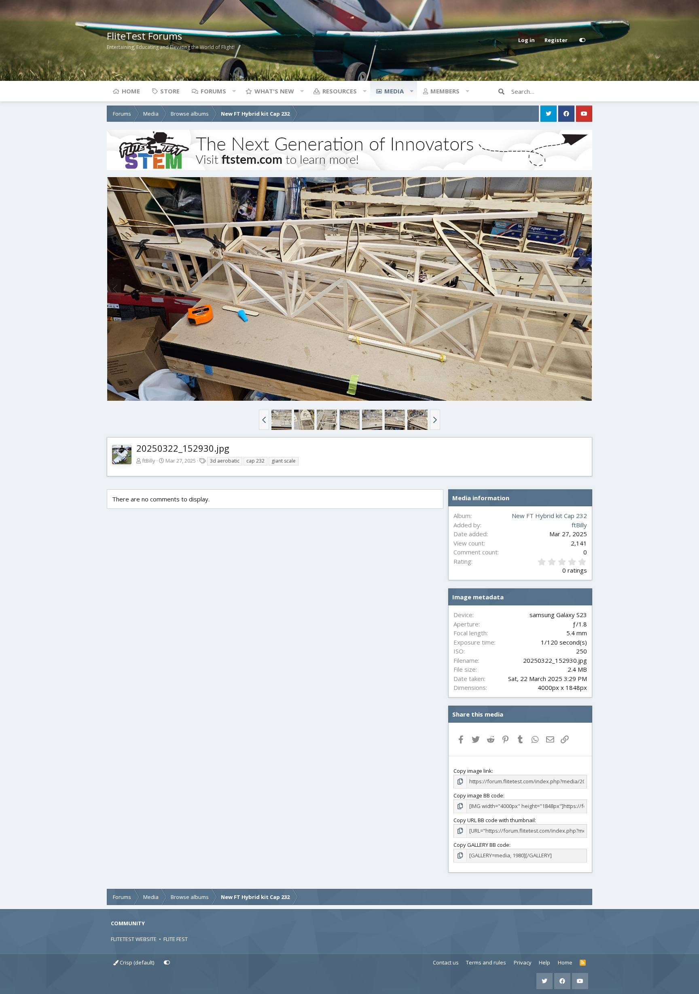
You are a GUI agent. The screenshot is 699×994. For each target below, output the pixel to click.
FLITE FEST (175, 939)
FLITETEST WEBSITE (134, 939)
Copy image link (472, 770)
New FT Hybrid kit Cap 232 (549, 516)
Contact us (446, 962)
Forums (213, 91)
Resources (339, 91)
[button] (233, 91)
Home (131, 91)
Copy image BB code (478, 795)
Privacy (523, 962)
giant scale (283, 460)
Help (544, 962)
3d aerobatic (224, 460)
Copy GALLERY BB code (481, 844)
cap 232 (255, 460)
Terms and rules (486, 962)
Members (445, 91)
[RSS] (582, 962)
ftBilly (148, 460)
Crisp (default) (136, 962)
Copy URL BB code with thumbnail (494, 820)
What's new (274, 91)
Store (170, 91)
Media (394, 91)
